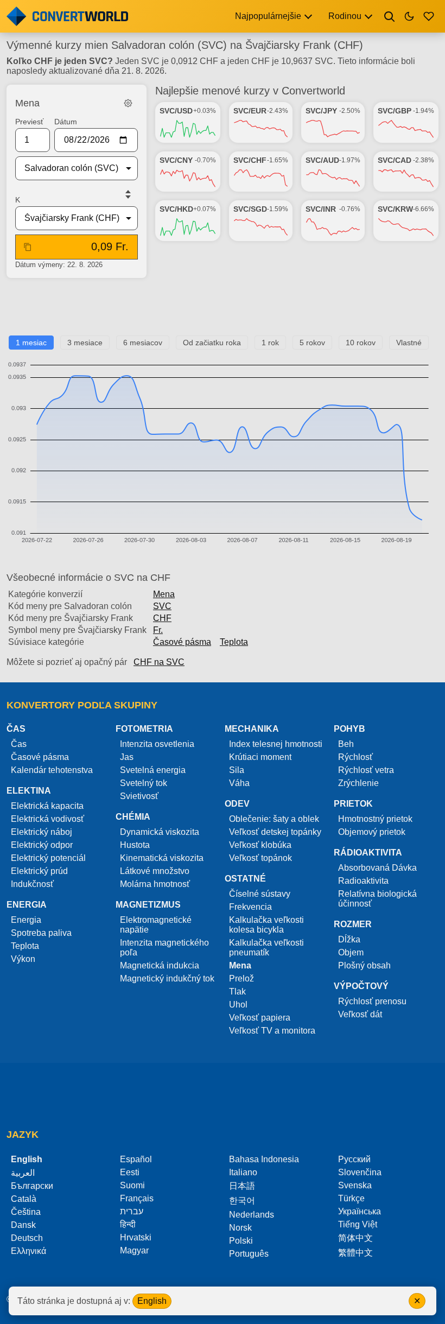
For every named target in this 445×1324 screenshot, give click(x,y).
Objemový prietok (371, 832)
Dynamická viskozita (159, 832)
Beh (346, 744)
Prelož (241, 978)
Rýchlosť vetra (366, 770)
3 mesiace (85, 342)
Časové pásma (182, 642)
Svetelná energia (153, 770)
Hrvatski (135, 1237)
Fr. (158, 630)
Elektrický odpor (42, 845)
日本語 (242, 1185)
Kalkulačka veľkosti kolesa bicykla (266, 924)
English (152, 1301)
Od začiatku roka (212, 342)
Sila (236, 770)
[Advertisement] (222, 311)
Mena (164, 594)
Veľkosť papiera (259, 1017)
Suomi (132, 1185)
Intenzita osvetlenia (157, 744)
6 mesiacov (142, 342)
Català (23, 1198)
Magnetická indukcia (159, 965)
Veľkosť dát (360, 1014)
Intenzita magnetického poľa (164, 947)
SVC (162, 606)
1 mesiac (31, 342)
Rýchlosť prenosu (372, 1001)
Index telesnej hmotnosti (275, 744)
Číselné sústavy (259, 893)
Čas (19, 744)
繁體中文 (355, 1252)
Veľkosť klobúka (260, 845)
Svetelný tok (143, 783)
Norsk (240, 1227)
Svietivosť (139, 796)
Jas (127, 757)
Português (249, 1253)
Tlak (237, 991)
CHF (162, 618)
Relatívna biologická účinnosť (377, 898)
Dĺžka (349, 939)
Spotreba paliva (41, 932)
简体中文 (355, 1238)
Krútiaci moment (260, 757)
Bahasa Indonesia (264, 1159)
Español (136, 1159)
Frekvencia (250, 906)
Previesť (29, 121)
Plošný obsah (364, 965)
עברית (131, 1211)
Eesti (129, 1172)
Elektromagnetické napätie (156, 924)
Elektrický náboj (41, 832)
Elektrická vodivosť (47, 818)
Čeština (26, 1212)
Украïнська (359, 1211)
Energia (26, 919)
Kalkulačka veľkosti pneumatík (266, 947)
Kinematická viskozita (162, 858)
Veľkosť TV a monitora (272, 1030)
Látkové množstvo (154, 871)
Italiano (243, 1172)
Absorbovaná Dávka (377, 867)
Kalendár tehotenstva (52, 770)
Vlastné (409, 342)
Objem (351, 952)
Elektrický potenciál (48, 858)
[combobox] (67, 168)
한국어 (242, 1200)
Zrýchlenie (358, 783)
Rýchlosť (355, 757)
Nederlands (251, 1214)
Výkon (23, 959)
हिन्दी (128, 1224)
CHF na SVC (159, 662)
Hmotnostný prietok (375, 818)
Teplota (234, 642)
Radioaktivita (363, 880)
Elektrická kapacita (47, 805)
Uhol (238, 1004)
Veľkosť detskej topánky (275, 832)
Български (32, 1185)
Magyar (134, 1250)
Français (137, 1198)
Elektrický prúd (39, 871)
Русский (354, 1159)
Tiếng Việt (357, 1224)
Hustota (135, 845)
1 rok (270, 342)
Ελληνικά (28, 1251)
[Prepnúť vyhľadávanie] (389, 16)
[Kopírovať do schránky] (27, 247)
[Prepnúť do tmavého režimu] (409, 16)
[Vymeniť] (128, 194)
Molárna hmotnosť (155, 884)
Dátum (65, 121)
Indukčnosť (32, 884)
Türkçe (351, 1198)
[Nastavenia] (128, 103)
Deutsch (27, 1238)
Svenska (355, 1185)
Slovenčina (360, 1172)
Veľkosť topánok (260, 858)
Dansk (23, 1225)
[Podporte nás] (428, 16)
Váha (239, 783)
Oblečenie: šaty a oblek (274, 818)
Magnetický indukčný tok (167, 978)
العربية (23, 1172)
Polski (241, 1240)
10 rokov (361, 342)
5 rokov (312, 342)
